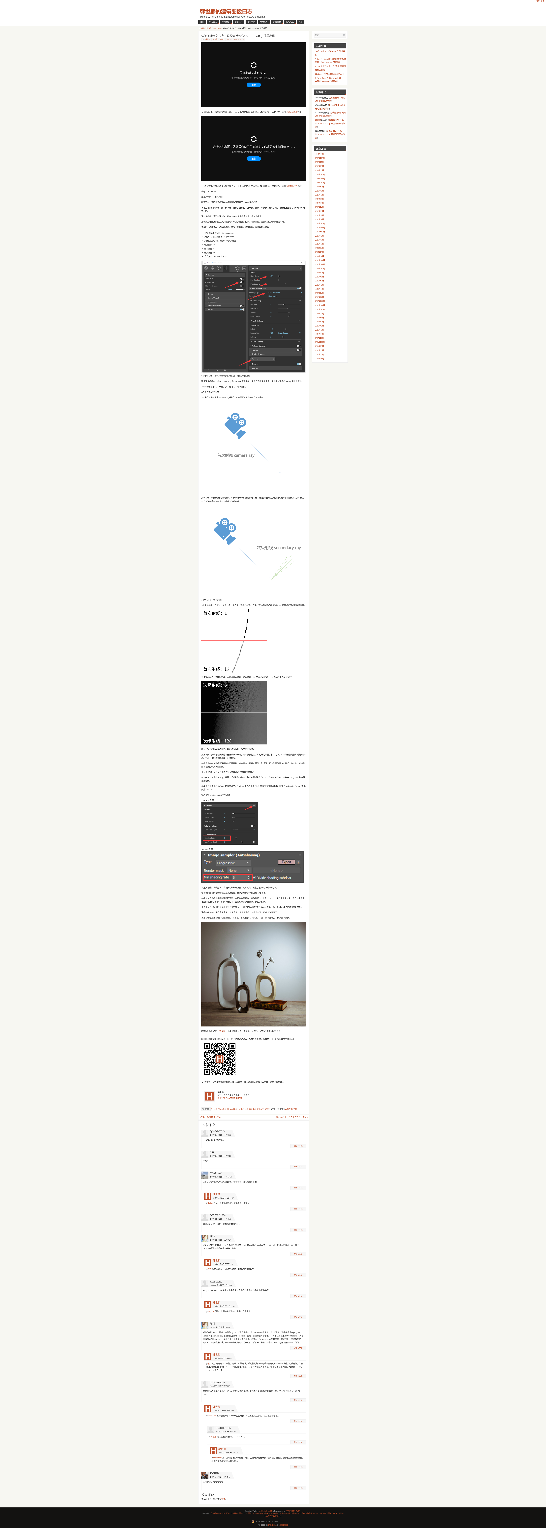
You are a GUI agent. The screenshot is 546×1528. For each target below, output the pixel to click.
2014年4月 (319, 354)
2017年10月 (320, 232)
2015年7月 (319, 322)
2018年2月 (319, 215)
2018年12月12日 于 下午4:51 (220, 1219)
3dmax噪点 (222, 1109)
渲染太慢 (260, 1109)
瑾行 (210, 1269)
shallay (210, 1203)
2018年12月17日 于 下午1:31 (223, 1264)
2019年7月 (319, 162)
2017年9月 (319, 236)
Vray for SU (238, 39)
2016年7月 (319, 281)
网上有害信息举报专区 (273, 1516)
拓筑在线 (274, 1514)
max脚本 (341, 1514)
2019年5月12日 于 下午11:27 (226, 1432)
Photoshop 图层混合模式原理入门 (329, 74)
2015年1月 (319, 338)
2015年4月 (319, 334)
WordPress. (283, 1525)
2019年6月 (319, 166)
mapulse (211, 1311)
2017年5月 (319, 244)
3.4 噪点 (214, 1109)
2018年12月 (320, 174)
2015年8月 (319, 318)
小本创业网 (295, 1514)
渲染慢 (267, 1109)
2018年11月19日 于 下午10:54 (221, 1177)
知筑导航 (308, 1514)
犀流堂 (287, 1514)
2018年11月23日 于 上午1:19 (223, 1198)
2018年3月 (319, 211)
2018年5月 (319, 203)
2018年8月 (319, 191)
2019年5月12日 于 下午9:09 (220, 1386)
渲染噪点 (252, 1109)
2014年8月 (319, 346)
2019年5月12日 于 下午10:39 (223, 1411)
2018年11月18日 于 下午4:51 (220, 1135)
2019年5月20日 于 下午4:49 (220, 1477)
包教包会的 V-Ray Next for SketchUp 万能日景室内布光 (330, 123)
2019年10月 (320, 158)
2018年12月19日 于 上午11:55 (223, 1306)
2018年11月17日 (219, 39)
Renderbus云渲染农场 (262, 1514)
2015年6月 (319, 326)
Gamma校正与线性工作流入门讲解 (292, 1117)
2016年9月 (319, 273)
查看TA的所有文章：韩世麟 (231, 1098)
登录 (538, 1)
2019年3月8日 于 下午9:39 (222, 1359)
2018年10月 (320, 183)
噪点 (246, 1109)
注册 (543, 1)
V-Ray (229, 39)
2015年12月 (320, 301)
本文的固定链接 (291, 1109)
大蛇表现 (281, 1514)
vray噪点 (241, 1109)
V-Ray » (220, 28)
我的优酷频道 (292, 112)
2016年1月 (319, 297)
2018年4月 (319, 207)
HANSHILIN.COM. (265, 1511)
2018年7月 (319, 195)
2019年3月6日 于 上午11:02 (220, 1327)
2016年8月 (319, 277)
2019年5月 (319, 170)
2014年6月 (319, 350)
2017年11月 (320, 228)
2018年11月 (320, 179)
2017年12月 (320, 223)
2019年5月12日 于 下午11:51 (228, 1453)
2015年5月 (319, 330)
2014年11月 (320, 342)
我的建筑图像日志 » (209, 28)
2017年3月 (319, 252)
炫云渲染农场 (249, 1514)
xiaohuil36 (212, 1416)
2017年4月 (319, 248)
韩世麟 (207, 39)
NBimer (315, 1514)
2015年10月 (320, 309)
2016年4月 (319, 293)
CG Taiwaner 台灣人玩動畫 (226, 1514)
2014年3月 (319, 359)
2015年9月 (319, 314)
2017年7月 (319, 240)
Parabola (272, 1525)
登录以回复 (298, 1146)
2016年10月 (320, 269)
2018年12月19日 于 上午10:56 (221, 1285)
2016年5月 (319, 289)
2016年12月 (320, 260)
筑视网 (302, 1514)
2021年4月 (319, 154)
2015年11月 (320, 305)
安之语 (213, 1514)
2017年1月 (319, 256)
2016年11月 (320, 264)
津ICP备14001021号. (293, 1511)
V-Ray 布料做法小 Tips (210, 1117)
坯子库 (334, 1514)
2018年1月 (319, 219)
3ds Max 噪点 (232, 1109)
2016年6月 (319, 285)
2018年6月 (319, 199)
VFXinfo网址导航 (325, 1514)
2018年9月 (319, 187)
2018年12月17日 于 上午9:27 (220, 1240)
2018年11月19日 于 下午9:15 (220, 1156)
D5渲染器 (240, 1514)
